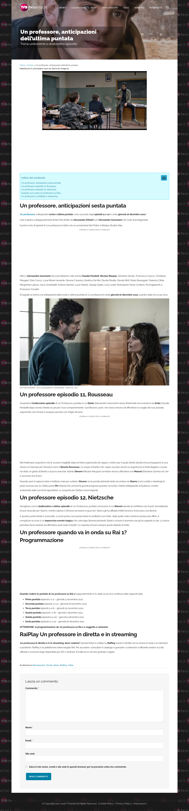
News (56, 665)
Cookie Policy (106, 803)
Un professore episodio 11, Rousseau (38, 186)
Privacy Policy (123, 803)
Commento (32, 688)
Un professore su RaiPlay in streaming (39, 196)
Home (22, 65)
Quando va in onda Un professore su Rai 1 (41, 193)
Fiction (30, 65)
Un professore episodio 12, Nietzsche (38, 189)
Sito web (30, 753)
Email (29, 740)
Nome (29, 727)
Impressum (140, 803)
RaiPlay (63, 665)
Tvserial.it (33, 7)
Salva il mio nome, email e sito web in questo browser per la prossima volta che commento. (78, 767)
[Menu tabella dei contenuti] (164, 178)
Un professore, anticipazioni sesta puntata (41, 183)
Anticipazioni (39, 665)
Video (71, 665)
